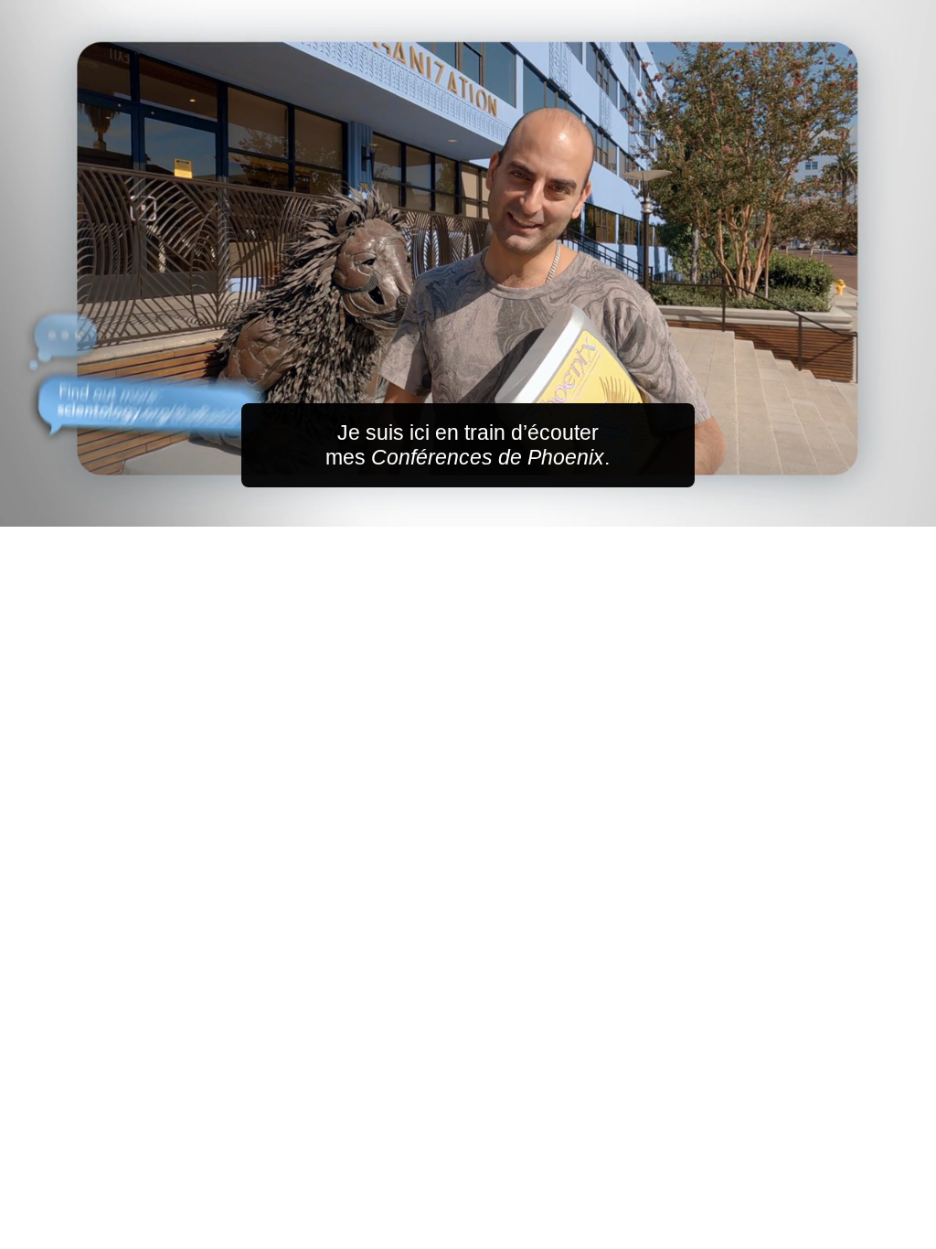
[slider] (504, 508)
